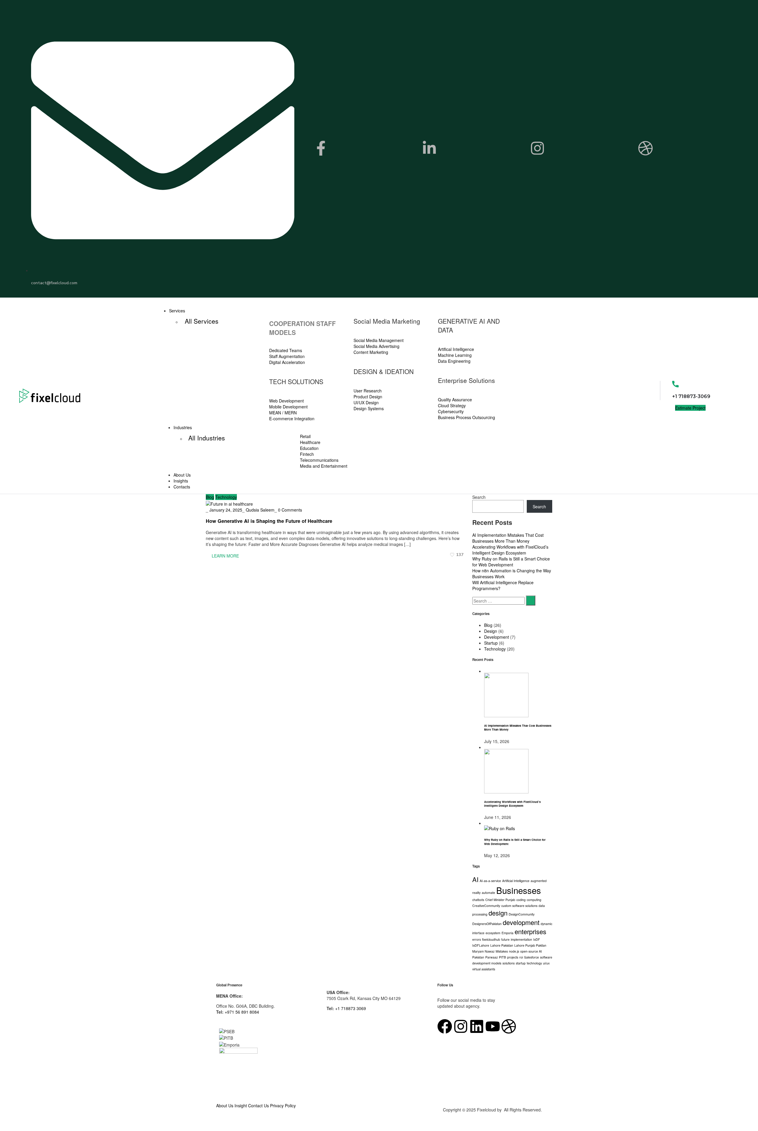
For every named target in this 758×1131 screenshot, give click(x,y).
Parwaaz (491, 957)
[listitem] (379, 998)
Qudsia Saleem (260, 510)
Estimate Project (690, 408)
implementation (521, 939)
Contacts (182, 487)
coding (521, 899)
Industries (183, 427)
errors (476, 939)
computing (534, 899)
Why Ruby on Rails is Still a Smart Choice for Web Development (511, 562)
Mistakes (502, 951)
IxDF (536, 939)
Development (496, 637)
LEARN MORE (225, 556)
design (498, 912)
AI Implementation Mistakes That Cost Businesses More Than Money (508, 538)
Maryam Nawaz (483, 951)
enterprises (530, 931)
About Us (182, 475)
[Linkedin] (476, 1026)
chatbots (478, 899)
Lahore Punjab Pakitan (530, 945)
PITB (502, 957)
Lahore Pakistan (501, 945)
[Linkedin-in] (429, 148)
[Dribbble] (645, 148)
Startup (491, 643)
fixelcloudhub (491, 939)
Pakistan (478, 957)
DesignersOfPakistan (487, 923)
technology (534, 963)
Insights (181, 481)
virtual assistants (483, 969)
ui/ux (546, 963)
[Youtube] (492, 1026)
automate (488, 892)
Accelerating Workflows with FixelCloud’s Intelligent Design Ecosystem (510, 550)
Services (177, 311)
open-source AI (531, 951)
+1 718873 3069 (350, 1008)
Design (490, 631)
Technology (226, 497)
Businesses (518, 890)
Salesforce (531, 957)
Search (479, 497)
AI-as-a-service (490, 880)
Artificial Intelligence (515, 880)
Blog (210, 497)
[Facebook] (444, 1026)
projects (512, 957)
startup (521, 963)
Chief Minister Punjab (500, 899)
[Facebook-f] (321, 148)
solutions (508, 963)
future (505, 939)
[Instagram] (537, 148)
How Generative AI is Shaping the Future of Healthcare (269, 520)
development (521, 922)
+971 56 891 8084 (242, 1012)
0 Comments (290, 510)
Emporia (507, 933)
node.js (514, 951)
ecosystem (493, 933)
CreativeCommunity (486, 905)
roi (521, 957)
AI (475, 879)
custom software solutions (519, 905)
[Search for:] (498, 601)
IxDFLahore (480, 945)
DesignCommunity (521, 914)
